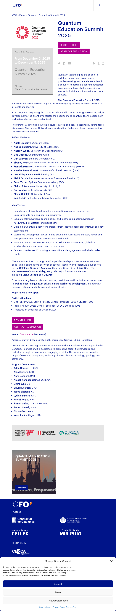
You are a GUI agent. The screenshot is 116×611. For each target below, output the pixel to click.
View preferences (58, 600)
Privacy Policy (59, 607)
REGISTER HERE (69, 45)
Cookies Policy (45, 607)
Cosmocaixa (26, 334)
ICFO (14, 15)
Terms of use (71, 607)
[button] (111, 561)
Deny (58, 592)
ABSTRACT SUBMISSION (73, 51)
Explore (22, 487)
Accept (58, 584)
